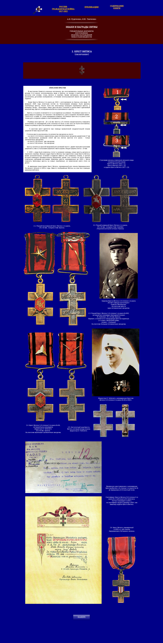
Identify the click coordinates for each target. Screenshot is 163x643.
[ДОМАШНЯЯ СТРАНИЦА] (37, 10)
